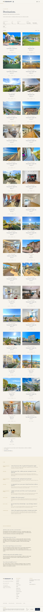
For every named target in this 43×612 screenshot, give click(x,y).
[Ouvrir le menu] (39, 2)
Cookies (24, 603)
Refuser (32, 609)
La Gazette (17, 596)
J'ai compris (37, 609)
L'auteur (30, 582)
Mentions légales (5, 603)
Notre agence (18, 593)
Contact (17, 598)
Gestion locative (18, 588)
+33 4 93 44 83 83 (5, 585)
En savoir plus (27, 609)
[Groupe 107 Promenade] (8, 2)
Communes (17, 581)
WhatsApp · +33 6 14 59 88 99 (7, 587)
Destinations (17, 583)
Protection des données (19, 603)
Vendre (17, 586)
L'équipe (17, 594)
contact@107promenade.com (6, 586)
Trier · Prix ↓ (37, 30)
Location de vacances (19, 591)
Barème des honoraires (11, 603)
